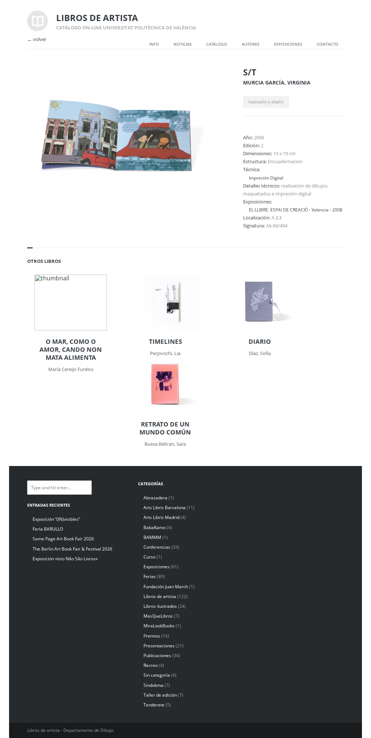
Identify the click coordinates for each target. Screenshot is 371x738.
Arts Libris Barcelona (164, 507)
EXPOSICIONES (288, 44)
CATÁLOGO (216, 44)
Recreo (150, 665)
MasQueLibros (158, 616)
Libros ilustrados (160, 606)
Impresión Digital (266, 178)
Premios (151, 636)
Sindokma (153, 685)
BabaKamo (154, 527)
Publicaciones (157, 655)
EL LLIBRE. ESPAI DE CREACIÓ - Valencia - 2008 (295, 210)
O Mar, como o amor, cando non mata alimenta (70, 350)
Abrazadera (155, 498)
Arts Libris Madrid (161, 517)
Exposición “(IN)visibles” (56, 519)
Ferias (149, 576)
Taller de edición (160, 695)
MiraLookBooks (159, 626)
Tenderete (153, 705)
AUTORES (250, 44)
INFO (154, 44)
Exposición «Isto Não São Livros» (65, 559)
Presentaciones (159, 646)
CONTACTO (327, 44)
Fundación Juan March (165, 587)
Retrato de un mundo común (165, 428)
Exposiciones (156, 567)
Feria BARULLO (48, 529)
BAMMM (152, 537)
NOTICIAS (183, 44)
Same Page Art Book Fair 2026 (63, 539)
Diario (260, 342)
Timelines (165, 342)
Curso (149, 557)
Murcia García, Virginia (276, 82)
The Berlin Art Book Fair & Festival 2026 (72, 549)
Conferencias (156, 547)
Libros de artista (159, 596)
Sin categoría (156, 675)
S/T (249, 72)
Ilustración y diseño (266, 101)
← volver (36, 39)
